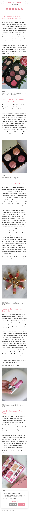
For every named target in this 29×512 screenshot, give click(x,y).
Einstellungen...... (14, 501)
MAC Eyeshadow (11, 93)
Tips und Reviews (15, 94)
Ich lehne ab (13, 504)
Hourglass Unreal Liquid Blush (13, 184)
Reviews (4, 94)
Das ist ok (21, 504)
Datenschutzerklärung (8, 510)
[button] (2, 2)
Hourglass (8, 303)
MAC (6, 93)
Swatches (8, 94)
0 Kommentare (16, 92)
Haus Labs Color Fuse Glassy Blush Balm (12, 310)
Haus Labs (8, 405)
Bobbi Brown (8, 178)
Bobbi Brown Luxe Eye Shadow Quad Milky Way (13, 100)
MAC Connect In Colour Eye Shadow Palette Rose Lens (12, 18)
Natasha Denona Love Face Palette (12, 412)
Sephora (15, 451)
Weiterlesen (4, 91)
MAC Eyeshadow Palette (20, 93)
